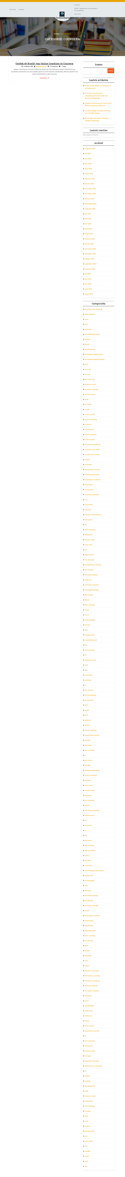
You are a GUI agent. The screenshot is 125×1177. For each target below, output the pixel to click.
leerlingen (88, 745)
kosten (87, 725)
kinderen (88, 720)
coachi (87, 459)
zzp (86, 1166)
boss (86, 364)
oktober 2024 (89, 259)
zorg (86, 1161)
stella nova (88, 1011)
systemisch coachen (92, 1031)
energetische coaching (93, 565)
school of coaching (92, 971)
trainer (87, 1076)
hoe (86, 630)
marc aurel (89, 785)
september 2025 (90, 204)
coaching (88, 464)
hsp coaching (89, 650)
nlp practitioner (90, 850)
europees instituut (91, 575)
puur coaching (90, 936)
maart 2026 (89, 174)
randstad (88, 956)
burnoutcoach (90, 379)
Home (56, 34)
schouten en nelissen (92, 981)
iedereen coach (90, 660)
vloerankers (89, 1101)
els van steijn (89, 560)
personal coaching (91, 895)
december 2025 (90, 189)
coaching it (89, 484)
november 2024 (90, 254)
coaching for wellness (92, 480)
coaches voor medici (92, 454)
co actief (88, 404)
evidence (88, 580)
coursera (88, 510)
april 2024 (88, 289)
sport (87, 1001)
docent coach (90, 540)
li (85, 755)
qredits (87, 951)
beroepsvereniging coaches (94, 359)
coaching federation (92, 474)
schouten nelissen (91, 986)
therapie (88, 1056)
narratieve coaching (92, 810)
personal (88, 890)
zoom (87, 1156)
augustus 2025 (90, 209)
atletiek (87, 339)
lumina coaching (91, 775)
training (87, 1081)
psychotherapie (90, 931)
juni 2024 (88, 279)
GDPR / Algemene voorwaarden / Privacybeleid (86, 9)
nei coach (88, 825)
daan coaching (90, 530)
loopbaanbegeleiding (92, 770)
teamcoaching (90, 1051)
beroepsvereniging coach (94, 354)
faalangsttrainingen (92, 590)
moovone (88, 795)
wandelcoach (89, 1131)
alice (86, 319)
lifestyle (88, 765)
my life (87, 805)
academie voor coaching (93, 309)
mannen (88, 780)
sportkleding (89, 1006)
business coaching (91, 389)
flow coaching (90, 605)
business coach (90, 384)
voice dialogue (90, 1106)
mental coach (90, 790)
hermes (87, 625)
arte (86, 324)
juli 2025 (88, 214)
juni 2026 (88, 159)
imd (86, 665)
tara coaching (90, 1041)
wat (86, 1136)
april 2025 (88, 229)
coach (87, 409)
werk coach (89, 1141)
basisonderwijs (90, 349)
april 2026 (88, 169)
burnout (87, 374)
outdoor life (89, 875)
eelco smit (88, 545)
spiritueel (88, 996)
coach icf (88, 424)
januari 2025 (89, 244)
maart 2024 (89, 294)
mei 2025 (88, 224)
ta (85, 1036)
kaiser (87, 710)
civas (87, 399)
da (86, 525)
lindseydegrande (41, 66)
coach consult (90, 414)
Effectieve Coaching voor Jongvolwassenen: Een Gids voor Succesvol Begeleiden (96, 95)
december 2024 (90, 249)
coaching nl (89, 490)
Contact (21, 9)
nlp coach (88, 840)
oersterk (88, 860)
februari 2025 (90, 239)
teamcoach (89, 1046)
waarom (88, 1126)
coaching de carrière (92, 470)
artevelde (88, 329)
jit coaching (89, 700)
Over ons (12, 9)
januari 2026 (89, 184)
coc (86, 500)
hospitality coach (91, 640)
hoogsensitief (90, 635)
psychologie (89, 921)
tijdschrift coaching (92, 1061)
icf (86, 655)
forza (87, 615)
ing (86, 670)
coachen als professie (93, 444)
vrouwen (88, 1111)
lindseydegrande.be (65, 17)
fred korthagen (90, 620)
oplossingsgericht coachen (94, 870)
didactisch (88, 535)
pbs (86, 885)
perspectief (89, 901)
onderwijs (88, 865)
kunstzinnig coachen (92, 735)
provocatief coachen (92, 915)
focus (87, 610)
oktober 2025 (89, 199)
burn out (88, 369)
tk (85, 1071)
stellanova (88, 1016)
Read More (43, 78)
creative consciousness (93, 515)
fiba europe (89, 595)
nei (86, 820)
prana (87, 911)
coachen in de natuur (92, 449)
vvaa (86, 1116)
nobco (87, 855)
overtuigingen (90, 880)
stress (87, 1021)
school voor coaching (92, 976)
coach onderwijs (90, 434)
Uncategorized (90, 1086)
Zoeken (98, 64)
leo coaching (89, 750)
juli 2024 (88, 274)
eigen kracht (89, 555)
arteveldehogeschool (92, 334)
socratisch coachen (92, 991)
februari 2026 (90, 179)
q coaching (89, 941)
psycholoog (89, 926)
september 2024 (90, 264)
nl (85, 830)
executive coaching (92, 585)
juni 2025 (88, 219)
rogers (87, 966)
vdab (86, 1091)
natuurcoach (89, 815)
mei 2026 (88, 164)
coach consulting (91, 419)
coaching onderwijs (92, 495)
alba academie (90, 314)
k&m (86, 705)
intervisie (88, 680)
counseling (89, 505)
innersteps (88, 675)
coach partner (90, 439)
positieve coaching (91, 905)
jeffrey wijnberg (90, 695)
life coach (88, 760)
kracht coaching (90, 730)
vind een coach (90, 1096)
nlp (86, 835)
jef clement (89, 690)
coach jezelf (89, 429)
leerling (87, 740)
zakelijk (87, 1151)
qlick (86, 946)
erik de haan (89, 570)
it (85, 685)
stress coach (89, 1026)
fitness (87, 600)
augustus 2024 (90, 269)
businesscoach (90, 394)
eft (86, 550)
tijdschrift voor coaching (93, 1066)
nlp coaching (89, 845)
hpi (86, 645)
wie (86, 1146)
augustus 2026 (90, 149)
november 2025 (90, 194)
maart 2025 (89, 234)
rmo (86, 961)
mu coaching (89, 800)
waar (86, 1121)
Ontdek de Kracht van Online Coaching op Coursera (44, 63)
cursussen (88, 520)
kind (86, 715)
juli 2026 (88, 154)
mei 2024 (88, 284)
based (87, 344)
